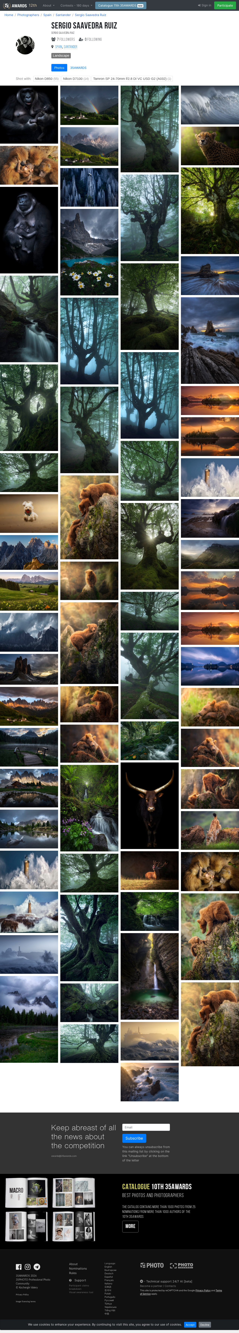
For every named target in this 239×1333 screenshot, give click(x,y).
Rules (73, 1273)
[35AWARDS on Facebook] (18, 1268)
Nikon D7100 (76, 79)
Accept (190, 1324)
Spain (47, 15)
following (93, 40)
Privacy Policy (22, 1295)
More (130, 1226)
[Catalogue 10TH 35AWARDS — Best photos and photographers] (50, 1209)
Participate (225, 5)
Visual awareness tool (81, 1292)
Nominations (78, 1268)
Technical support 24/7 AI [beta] (169, 1281)
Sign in (206, 5)
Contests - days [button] (75, 5)
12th (32, 5)
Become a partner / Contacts (158, 1285)
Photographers (28, 15)
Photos (59, 68)
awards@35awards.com (64, 1156)
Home (8, 15)
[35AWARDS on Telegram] (37, 1268)
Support (80, 1280)
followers (66, 40)
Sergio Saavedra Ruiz (90, 15)
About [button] (47, 5)
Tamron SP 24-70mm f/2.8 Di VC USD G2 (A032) (132, 79)
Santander (63, 15)
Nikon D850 (47, 79)
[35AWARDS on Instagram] (27, 1268)
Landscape (61, 55)
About (73, 1264)
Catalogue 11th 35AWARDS (120, 5)
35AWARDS (78, 68)
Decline (204, 1324)
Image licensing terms (26, 1302)
